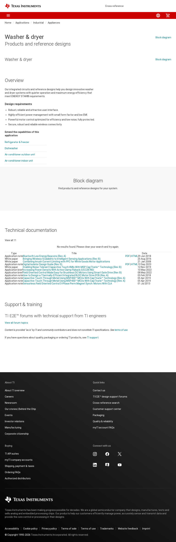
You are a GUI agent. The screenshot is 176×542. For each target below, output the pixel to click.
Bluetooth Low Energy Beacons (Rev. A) (44, 256)
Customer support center (107, 409)
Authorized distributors (18, 478)
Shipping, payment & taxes (19, 466)
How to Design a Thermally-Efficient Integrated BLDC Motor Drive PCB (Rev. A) (65, 275)
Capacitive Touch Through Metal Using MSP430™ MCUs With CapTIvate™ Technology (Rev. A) (74, 278)
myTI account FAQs (103, 427)
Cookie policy (30, 528)
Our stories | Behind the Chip (20, 409)
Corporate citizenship (17, 433)
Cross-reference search (106, 402)
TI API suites (12, 453)
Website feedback (128, 528)
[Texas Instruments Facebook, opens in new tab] (107, 455)
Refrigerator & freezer (17, 142)
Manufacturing (13, 427)
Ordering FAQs (12, 472)
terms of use (121, 330)
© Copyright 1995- (17, 534)
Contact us (99, 390)
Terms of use (88, 528)
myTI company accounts (18, 459)
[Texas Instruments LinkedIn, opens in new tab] (95, 466)
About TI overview (15, 390)
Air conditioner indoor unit (19, 160)
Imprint (146, 528)
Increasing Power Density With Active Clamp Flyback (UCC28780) (58, 269)
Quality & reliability (103, 421)
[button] (8, 15)
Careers (9, 396)
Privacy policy (49, 528)
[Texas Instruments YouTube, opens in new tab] (120, 466)
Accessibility (12, 528)
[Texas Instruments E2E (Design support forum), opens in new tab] (107, 466)
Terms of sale (68, 528)
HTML (134, 256)
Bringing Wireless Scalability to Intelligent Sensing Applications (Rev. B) (62, 258)
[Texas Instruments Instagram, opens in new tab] (95, 455)
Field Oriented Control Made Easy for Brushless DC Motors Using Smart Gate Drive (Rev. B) (72, 272)
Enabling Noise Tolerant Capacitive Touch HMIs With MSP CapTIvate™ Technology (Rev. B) (72, 267)
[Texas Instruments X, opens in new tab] (120, 455)
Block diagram (163, 37)
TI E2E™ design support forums (110, 396)
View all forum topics (16, 322)
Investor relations (14, 421)
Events (9, 415)
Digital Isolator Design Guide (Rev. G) (42, 264)
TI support (92, 337)
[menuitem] (158, 15)
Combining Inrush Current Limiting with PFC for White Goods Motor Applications (66, 261)
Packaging (98, 415)
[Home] (23, 6)
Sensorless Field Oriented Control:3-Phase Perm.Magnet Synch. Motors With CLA (67, 283)
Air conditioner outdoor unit (20, 154)
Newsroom (11, 402)
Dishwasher (11, 148)
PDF (127, 256)
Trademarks (107, 528)
